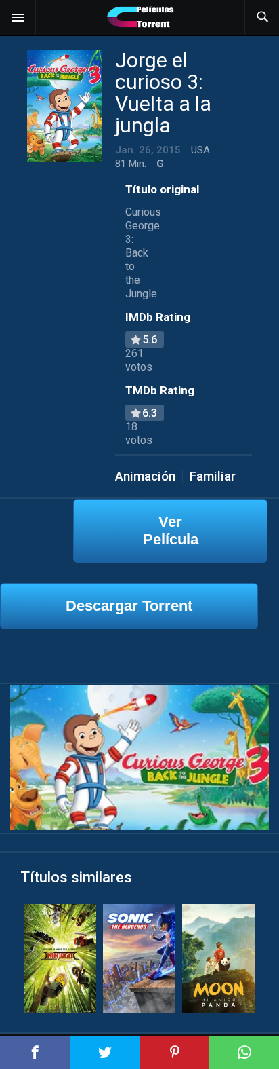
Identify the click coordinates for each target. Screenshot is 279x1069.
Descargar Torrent (129, 605)
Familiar (213, 476)
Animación (145, 476)
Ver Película (170, 530)
